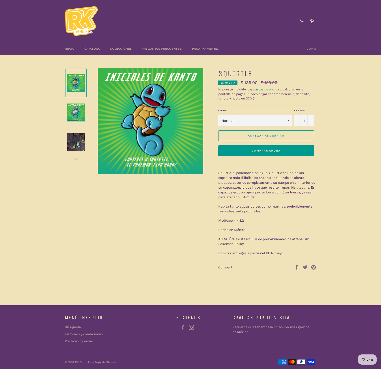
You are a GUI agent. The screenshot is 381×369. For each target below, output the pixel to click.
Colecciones (121, 49)
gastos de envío (265, 89)
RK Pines (81, 362)
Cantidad (300, 110)
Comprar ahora (266, 150)
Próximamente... (206, 49)
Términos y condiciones (84, 334)
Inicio (70, 49)
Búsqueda (73, 327)
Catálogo (92, 49)
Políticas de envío (79, 341)
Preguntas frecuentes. (162, 49)
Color (222, 110)
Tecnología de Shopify (102, 362)
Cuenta (311, 48)
